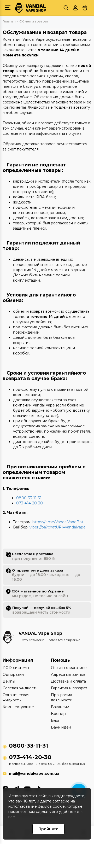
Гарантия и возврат (69, 688)
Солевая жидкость (20, 688)
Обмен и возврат (33, 21)
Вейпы (9, 681)
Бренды (58, 713)
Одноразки (13, 674)
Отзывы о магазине (69, 667)
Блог (55, 720)
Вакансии (60, 707)
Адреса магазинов (68, 674)
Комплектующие (18, 707)
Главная (9, 21)
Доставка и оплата (68, 681)
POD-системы (16, 667)
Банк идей (61, 727)
